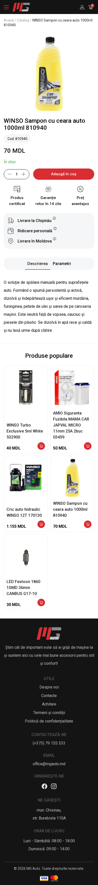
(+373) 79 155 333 (49, 743)
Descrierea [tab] (37, 263)
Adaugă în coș (63, 174)
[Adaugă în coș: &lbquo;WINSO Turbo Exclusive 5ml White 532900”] (41, 446)
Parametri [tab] (62, 263)
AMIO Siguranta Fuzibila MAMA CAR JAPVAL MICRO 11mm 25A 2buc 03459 (71, 425)
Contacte (49, 695)
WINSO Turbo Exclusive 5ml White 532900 (25, 431)
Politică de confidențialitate (49, 721)
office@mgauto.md (49, 764)
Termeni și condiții (49, 712)
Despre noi (49, 687)
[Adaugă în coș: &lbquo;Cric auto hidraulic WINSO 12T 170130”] (41, 524)
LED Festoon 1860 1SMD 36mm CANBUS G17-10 (23, 587)
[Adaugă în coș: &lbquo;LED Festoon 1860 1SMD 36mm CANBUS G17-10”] (41, 603)
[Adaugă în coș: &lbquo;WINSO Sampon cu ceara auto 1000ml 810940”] (87, 524)
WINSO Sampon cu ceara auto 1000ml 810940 (70, 509)
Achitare (49, 704)
